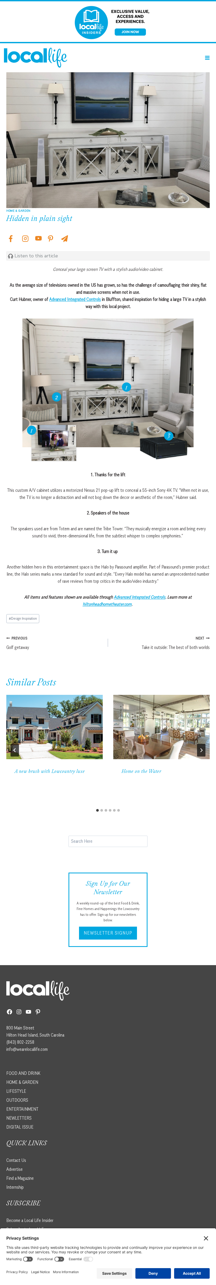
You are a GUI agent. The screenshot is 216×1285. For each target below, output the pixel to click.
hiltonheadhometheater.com (107, 604)
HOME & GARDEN (22, 1082)
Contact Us (16, 1160)
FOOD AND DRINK (23, 1073)
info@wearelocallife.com (27, 1049)
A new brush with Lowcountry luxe (50, 771)
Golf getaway (17, 643)
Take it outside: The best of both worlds (176, 643)
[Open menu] (207, 58)
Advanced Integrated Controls (75, 299)
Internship (15, 1187)
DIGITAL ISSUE (19, 1127)
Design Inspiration (23, 618)
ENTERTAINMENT (22, 1109)
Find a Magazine (20, 1178)
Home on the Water (141, 771)
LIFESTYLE (16, 1091)
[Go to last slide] (15, 750)
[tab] (97, 810)
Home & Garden (18, 211)
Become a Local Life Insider (29, 1220)
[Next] (201, 750)
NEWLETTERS (19, 1118)
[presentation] (54, 727)
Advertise (14, 1169)
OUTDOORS (17, 1100)
